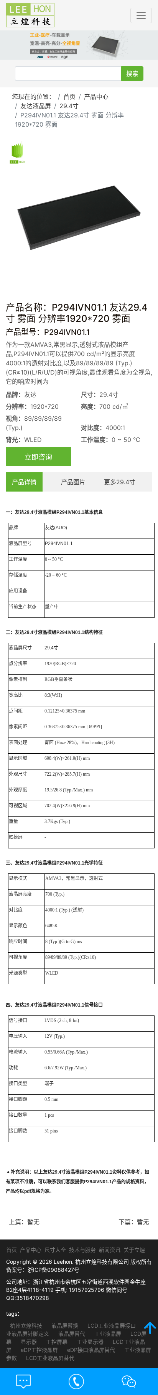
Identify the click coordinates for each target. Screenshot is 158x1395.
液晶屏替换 (64, 1325)
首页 (69, 96)
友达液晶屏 (35, 106)
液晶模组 (47, 512)
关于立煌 (134, 1249)
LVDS (50, 1020)
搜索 (132, 73)
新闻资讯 (109, 1249)
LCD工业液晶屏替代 (49, 1358)
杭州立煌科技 (26, 1325)
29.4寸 (69, 106)
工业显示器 (89, 1341)
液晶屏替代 (71, 1333)
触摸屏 (16, 837)
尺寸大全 (55, 1249)
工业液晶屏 (107, 1333)
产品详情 (24, 482)
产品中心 (96, 96)
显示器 (28, 1341)
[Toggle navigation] (141, 15)
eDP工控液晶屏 (38, 1349)
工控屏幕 (55, 1341)
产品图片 (73, 482)
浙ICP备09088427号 (53, 1269)
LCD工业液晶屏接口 (111, 1325)
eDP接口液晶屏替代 (90, 1349)
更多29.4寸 (119, 482)
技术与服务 (82, 1249)
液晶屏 (16, 543)
